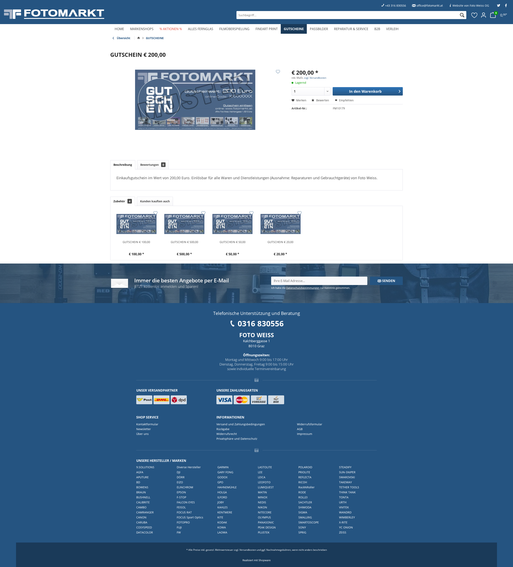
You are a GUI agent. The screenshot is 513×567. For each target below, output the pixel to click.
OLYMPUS (264, 517)
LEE (260, 472)
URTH (342, 502)
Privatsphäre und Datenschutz (236, 439)
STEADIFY (345, 467)
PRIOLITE (304, 472)
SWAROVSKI (347, 477)
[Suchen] (462, 15)
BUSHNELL (143, 497)
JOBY (220, 502)
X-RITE (343, 522)
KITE (220, 517)
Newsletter (143, 429)
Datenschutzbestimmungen (302, 288)
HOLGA (222, 492)
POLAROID (305, 467)
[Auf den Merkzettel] (278, 72)
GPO (220, 482)
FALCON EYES (186, 502)
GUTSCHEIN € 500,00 (184, 242)
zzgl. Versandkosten (315, 77)
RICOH (302, 482)
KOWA (221, 527)
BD (138, 482)
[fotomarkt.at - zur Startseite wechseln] (92, 14)
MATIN (262, 492)
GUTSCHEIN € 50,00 (232, 242)
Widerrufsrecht (226, 434)
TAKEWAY (345, 482)
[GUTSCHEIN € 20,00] (281, 224)
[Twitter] (498, 5)
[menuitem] (351, 15)
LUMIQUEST (266, 487)
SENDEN (388, 281)
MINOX (262, 497)
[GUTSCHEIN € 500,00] (185, 224)
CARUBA (141, 522)
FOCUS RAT (184, 512)
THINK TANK (347, 492)
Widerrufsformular (309, 424)
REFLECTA (304, 477)
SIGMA (302, 512)
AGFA (139, 472)
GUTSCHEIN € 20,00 (280, 242)
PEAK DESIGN (267, 527)
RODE (302, 492)
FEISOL (181, 507)
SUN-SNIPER (347, 472)
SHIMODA (304, 507)
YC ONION (346, 527)
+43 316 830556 (395, 5)
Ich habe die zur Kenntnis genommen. (310, 288)
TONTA (343, 497)
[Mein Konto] (483, 15)
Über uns (142, 434)
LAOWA (222, 532)
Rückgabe (222, 429)
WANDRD (345, 512)
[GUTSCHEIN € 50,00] (232, 224)
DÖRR (181, 477)
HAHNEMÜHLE (227, 487)
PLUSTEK (264, 532)
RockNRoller (306, 487)
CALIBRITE (143, 502)
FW (179, 532)
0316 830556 (261, 323)
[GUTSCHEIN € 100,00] (136, 224)
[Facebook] (506, 5)
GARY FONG (225, 472)
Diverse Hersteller (189, 467)
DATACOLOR (144, 532)
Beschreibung (122, 165)
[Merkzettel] (474, 15)
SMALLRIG (305, 517)
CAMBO (141, 507)
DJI (178, 472)
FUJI (179, 527)
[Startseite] (138, 38)
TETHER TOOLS (349, 487)
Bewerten (322, 100)
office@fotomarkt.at (430, 5)
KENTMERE (224, 512)
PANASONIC (266, 522)
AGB (300, 429)
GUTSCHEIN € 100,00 (136, 242)
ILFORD (222, 497)
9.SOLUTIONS (145, 467)
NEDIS (262, 502)
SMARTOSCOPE (308, 522)
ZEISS (342, 532)
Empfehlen (346, 100)
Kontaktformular (147, 424)
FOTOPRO (183, 522)
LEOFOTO (264, 482)
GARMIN (223, 467)
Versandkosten (247, 550)
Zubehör (121, 201)
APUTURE (142, 477)
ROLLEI (303, 497)
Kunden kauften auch (155, 201)
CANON (141, 517)
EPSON (181, 492)
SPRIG (302, 532)
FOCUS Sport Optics (190, 517)
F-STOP (181, 497)
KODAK (222, 522)
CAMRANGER (145, 512)
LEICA (261, 477)
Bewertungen (152, 165)
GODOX (222, 477)
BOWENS (142, 487)
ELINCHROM (185, 487)
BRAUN (141, 492)
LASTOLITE (265, 467)
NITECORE (265, 512)
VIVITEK (344, 507)
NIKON (262, 507)
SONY (302, 527)
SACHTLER (305, 502)
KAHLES (222, 507)
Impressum (304, 434)
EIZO (180, 482)
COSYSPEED (144, 527)
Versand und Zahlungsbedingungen (240, 424)
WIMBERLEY (347, 517)
